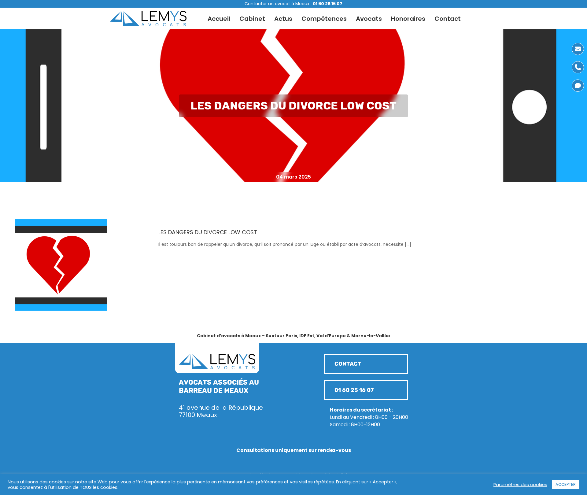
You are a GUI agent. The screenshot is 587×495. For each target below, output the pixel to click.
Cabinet (252, 18)
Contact (447, 18)
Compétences (324, 18)
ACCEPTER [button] (566, 484)
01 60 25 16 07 (327, 4)
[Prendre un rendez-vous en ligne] (578, 85)
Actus (283, 18)
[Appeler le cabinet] (578, 67)
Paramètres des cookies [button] (520, 484)
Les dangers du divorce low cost (207, 232)
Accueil (219, 18)
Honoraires (408, 18)
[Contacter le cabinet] (578, 49)
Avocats (369, 18)
